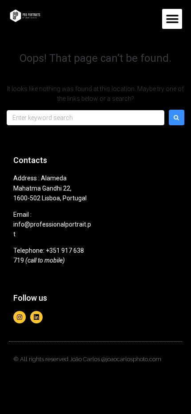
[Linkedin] (36, 317)
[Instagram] (19, 317)
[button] (172, 19)
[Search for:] (85, 117)
